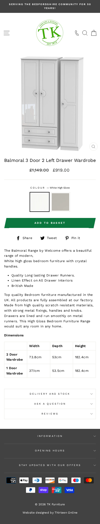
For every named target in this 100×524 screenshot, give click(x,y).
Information (50, 436)
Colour (50, 187)
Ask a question (50, 403)
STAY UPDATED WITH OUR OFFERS (50, 465)
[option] (50, 6)
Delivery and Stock (50, 393)
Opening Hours (50, 450)
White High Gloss (39, 201)
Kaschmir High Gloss (60, 201)
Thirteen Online (66, 512)
